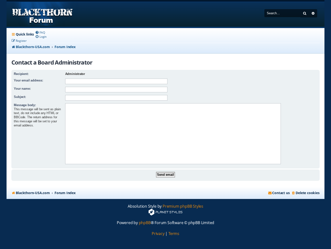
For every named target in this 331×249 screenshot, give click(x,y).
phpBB (145, 222)
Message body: (25, 105)
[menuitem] (40, 32)
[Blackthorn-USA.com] (43, 14)
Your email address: (28, 80)
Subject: (20, 97)
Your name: (22, 88)
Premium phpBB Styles (183, 206)
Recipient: (21, 74)
